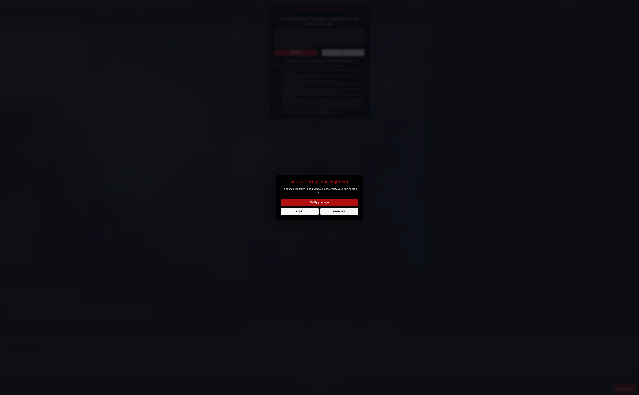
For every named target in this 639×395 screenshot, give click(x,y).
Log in (299, 211)
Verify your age (319, 202)
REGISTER (339, 211)
